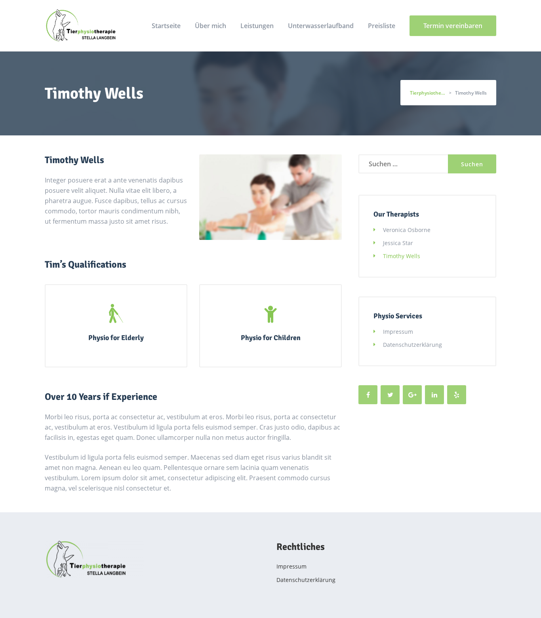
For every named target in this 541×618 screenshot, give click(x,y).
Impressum (398, 331)
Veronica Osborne (407, 230)
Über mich (210, 25)
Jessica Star (398, 243)
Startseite (166, 25)
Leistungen (257, 25)
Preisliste (381, 25)
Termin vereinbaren (452, 25)
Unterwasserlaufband (321, 25)
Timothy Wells (401, 256)
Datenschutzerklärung (412, 344)
